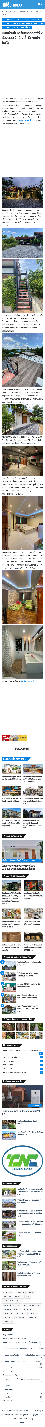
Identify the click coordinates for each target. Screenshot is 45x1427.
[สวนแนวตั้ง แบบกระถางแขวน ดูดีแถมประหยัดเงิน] (8, 1027)
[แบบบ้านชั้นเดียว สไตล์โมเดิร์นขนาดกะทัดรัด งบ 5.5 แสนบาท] (33, 791)
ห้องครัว (8, 1385)
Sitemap (22, 1422)
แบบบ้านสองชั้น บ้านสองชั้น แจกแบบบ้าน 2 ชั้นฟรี (22, 1361)
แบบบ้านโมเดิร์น (20, 1313)
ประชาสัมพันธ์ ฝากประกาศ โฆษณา (14, 1073)
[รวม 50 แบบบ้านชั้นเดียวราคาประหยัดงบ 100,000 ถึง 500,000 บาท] (9, 1009)
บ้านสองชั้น (18, 1297)
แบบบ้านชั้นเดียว (23, 749)
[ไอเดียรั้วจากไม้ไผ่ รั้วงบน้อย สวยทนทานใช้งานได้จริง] (22, 1027)
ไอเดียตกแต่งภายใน (10, 1057)
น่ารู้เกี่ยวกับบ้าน (8, 1065)
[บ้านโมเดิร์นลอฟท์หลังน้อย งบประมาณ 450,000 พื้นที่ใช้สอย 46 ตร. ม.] (11, 913)
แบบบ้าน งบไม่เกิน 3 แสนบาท (11, 1305)
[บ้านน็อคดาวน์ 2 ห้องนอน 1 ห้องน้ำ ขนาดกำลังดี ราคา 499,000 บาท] (33, 937)
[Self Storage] (14, 740)
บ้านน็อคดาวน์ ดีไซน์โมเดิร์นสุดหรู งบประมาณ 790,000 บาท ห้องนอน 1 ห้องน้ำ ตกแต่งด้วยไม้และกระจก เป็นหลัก (11, 898)
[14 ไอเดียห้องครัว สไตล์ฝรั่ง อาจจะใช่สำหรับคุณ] (33, 913)
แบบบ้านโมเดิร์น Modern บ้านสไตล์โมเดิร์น (17, 27)
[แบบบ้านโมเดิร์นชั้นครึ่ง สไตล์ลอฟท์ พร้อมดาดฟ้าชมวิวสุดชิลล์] (33, 885)
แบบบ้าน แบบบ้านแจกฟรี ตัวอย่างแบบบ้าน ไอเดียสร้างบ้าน (22, 20)
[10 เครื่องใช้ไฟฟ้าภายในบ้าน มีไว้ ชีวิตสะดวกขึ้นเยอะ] (9, 987)
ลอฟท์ (28, 1297)
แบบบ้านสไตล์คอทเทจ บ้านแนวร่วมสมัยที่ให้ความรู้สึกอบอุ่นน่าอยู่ (11, 823)
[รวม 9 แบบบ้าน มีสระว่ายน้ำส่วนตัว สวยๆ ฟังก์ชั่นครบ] (12, 791)
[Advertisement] (22, 74)
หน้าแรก (6, 12)
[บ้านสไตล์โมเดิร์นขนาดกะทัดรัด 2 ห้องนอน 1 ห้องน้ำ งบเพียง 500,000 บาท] (33, 813)
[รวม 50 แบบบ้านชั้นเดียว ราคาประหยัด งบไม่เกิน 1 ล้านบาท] (9, 998)
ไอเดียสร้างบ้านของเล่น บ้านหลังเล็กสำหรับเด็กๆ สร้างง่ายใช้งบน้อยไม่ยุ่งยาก (30, 1191)
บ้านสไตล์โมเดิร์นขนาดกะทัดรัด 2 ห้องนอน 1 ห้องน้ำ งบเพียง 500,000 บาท (33, 824)
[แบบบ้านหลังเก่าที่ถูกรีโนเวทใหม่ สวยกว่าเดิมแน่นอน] (9, 1135)
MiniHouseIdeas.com (28, 1411)
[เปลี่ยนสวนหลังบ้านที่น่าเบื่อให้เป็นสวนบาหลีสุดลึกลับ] (8, 1035)
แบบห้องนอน (33, 1313)
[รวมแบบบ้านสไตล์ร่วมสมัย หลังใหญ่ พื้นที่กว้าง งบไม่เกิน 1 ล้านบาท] (33, 769)
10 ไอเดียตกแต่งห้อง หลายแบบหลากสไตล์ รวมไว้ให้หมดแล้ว (11, 947)
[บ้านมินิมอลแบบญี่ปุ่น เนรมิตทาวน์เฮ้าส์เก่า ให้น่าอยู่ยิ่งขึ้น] (12, 769)
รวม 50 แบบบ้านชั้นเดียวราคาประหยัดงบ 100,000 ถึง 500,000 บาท (29, 1008)
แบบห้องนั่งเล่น (7, 1318)
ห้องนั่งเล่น (9, 1389)
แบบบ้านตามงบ (8, 1313)
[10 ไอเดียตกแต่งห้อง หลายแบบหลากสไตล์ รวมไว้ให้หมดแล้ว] (11, 937)
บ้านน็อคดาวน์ (7, 1297)
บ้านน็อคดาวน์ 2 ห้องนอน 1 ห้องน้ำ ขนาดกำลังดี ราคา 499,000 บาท (33, 947)
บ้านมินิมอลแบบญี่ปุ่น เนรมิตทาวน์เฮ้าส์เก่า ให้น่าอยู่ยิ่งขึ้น (11, 778)
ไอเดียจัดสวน (7, 1069)
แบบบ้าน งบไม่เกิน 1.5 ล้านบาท (12, 1301)
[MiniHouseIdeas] (12, 4)
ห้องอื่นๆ (8, 1397)
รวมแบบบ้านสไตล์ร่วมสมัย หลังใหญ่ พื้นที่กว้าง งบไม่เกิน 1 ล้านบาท (33, 779)
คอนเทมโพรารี (7, 1293)
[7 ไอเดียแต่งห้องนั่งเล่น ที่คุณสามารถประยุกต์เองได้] (9, 976)
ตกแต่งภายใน (20, 1293)
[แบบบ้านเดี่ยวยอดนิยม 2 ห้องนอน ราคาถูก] (9, 1236)
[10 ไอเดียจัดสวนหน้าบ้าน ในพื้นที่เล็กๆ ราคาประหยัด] (36, 1035)
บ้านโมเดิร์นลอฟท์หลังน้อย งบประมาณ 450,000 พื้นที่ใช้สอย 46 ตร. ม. (11, 924)
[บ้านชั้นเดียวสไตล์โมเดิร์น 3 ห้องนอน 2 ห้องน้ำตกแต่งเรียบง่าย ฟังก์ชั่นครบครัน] (9, 1214)
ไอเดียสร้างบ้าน (8, 1322)
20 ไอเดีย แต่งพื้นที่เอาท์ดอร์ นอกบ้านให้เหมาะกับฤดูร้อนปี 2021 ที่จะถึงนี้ (29, 1254)
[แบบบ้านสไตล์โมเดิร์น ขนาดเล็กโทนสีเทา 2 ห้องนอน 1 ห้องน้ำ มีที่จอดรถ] (9, 1225)
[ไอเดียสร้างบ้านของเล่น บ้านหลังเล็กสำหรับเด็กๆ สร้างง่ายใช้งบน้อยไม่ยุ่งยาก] (9, 1192)
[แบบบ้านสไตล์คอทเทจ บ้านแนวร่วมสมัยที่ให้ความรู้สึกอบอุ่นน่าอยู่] (12, 813)
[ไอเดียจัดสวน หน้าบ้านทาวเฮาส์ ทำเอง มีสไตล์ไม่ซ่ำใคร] (9, 1265)
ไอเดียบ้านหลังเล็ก (9, 1061)
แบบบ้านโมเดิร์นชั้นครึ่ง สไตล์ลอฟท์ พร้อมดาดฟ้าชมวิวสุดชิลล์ (33, 895)
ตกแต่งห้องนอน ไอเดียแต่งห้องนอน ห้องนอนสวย (22, 1379)
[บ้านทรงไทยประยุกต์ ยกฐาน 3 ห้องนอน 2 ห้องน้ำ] (9, 1203)
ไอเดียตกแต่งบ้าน (32, 1318)
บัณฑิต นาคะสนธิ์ (24, 120)
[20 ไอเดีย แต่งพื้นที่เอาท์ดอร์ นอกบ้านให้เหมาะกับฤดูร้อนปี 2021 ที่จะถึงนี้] (22, 1035)
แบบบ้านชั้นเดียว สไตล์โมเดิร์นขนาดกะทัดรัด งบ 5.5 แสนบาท (33, 801)
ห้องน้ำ (7, 1393)
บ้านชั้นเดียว (31, 1293)
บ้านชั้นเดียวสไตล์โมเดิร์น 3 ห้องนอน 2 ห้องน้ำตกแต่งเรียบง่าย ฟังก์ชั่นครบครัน (30, 1213)
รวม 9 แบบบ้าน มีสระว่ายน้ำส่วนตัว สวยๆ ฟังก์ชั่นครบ (11, 800)
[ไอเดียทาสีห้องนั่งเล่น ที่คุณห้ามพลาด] (9, 1124)
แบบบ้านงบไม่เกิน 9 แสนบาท (11, 1309)
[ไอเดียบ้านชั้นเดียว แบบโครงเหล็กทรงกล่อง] (9, 965)
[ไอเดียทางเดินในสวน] (36, 1027)
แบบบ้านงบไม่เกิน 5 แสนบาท (32, 1305)
